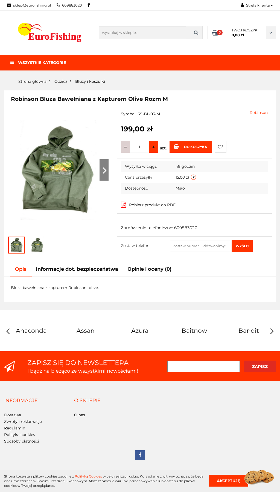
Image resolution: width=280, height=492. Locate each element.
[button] (21, 401)
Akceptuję (228, 480)
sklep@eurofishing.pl (32, 5)
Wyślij (242, 246)
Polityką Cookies (88, 476)
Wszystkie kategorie (41, 62)
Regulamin (14, 428)
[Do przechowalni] (220, 147)
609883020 (72, 5)
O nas (79, 415)
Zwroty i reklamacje (23, 421)
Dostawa (12, 415)
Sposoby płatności (21, 441)
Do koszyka (195, 147)
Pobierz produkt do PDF (152, 204)
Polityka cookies (19, 434)
